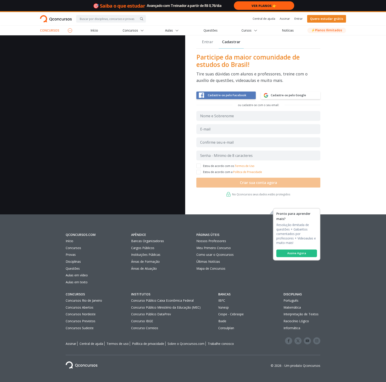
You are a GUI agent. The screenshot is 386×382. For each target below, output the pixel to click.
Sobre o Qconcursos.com (186, 343)
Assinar (285, 19)
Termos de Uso (244, 166)
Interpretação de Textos (301, 314)
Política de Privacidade (247, 172)
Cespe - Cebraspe (231, 314)
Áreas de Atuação (144, 268)
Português (290, 300)
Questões (210, 30)
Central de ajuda (264, 19)
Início (94, 30)
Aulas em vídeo (77, 275)
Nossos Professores (211, 241)
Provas (71, 254)
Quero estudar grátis (326, 19)
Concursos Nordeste (81, 314)
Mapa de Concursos (210, 268)
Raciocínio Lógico (296, 321)
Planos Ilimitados (326, 30)
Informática (291, 328)
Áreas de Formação (145, 261)
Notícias (288, 30)
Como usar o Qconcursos (215, 254)
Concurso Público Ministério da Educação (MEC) (166, 307)
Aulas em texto (77, 282)
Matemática (292, 307)
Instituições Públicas (145, 254)
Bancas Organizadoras (147, 241)
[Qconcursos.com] (56, 19)
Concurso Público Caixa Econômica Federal (162, 300)
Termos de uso (118, 343)
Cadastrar (231, 41)
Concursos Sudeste (80, 328)
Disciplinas (73, 261)
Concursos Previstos (80, 321)
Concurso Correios (144, 328)
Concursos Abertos (79, 307)
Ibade (222, 321)
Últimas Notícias (208, 261)
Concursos (73, 248)
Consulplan (226, 328)
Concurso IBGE (142, 321)
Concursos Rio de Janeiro (84, 300)
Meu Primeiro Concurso (213, 248)
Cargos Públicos (142, 248)
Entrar (298, 19)
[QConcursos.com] (81, 365)
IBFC (221, 300)
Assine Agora (296, 253)
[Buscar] (141, 19)
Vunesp (223, 307)
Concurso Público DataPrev (151, 314)
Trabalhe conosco (221, 343)
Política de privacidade (148, 343)
